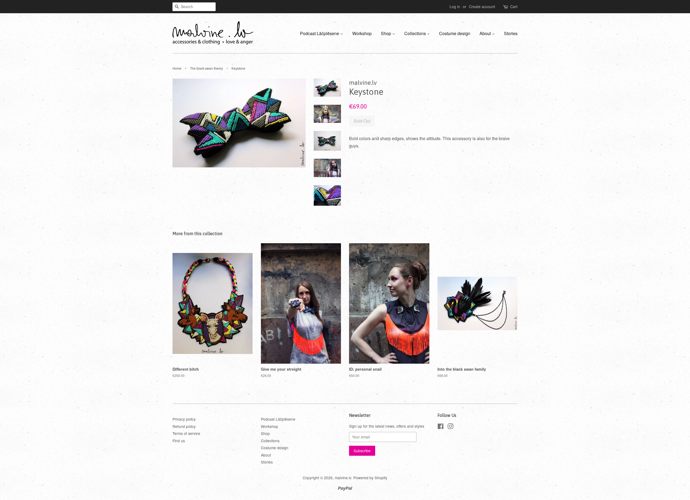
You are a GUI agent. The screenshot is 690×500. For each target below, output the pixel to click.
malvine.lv (343, 477)
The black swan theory (206, 68)
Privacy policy (184, 419)
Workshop (362, 33)
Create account (482, 6)
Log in (455, 6)
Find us (178, 440)
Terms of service (186, 433)
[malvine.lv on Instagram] (450, 427)
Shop (386, 33)
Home (176, 68)
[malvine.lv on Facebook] (440, 427)
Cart (514, 6)
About (485, 33)
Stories (511, 33)
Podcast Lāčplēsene (320, 33)
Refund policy (184, 426)
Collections (415, 33)
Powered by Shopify (370, 477)
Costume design (454, 33)
